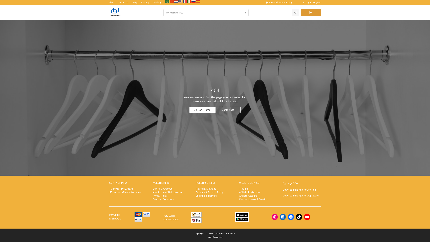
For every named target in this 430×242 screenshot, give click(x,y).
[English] (180, 1)
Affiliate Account (248, 195)
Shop (111, 2)
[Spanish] (198, 1)
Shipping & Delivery (206, 195)
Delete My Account (163, 188)
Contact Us (123, 2)
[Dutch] (176, 1)
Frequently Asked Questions (254, 199)
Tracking (157, 2)
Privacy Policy (160, 195)
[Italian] (189, 1)
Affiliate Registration (250, 192)
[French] (185, 1)
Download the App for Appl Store (301, 195)
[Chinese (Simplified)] (172, 1)
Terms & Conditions (163, 199)
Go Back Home (202, 109)
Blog (135, 2)
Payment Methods (206, 188)
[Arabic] (167, 1)
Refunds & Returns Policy (209, 192)
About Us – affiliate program (168, 192)
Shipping (145, 2)
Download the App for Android (299, 189)
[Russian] (193, 1)
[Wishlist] (295, 12)
